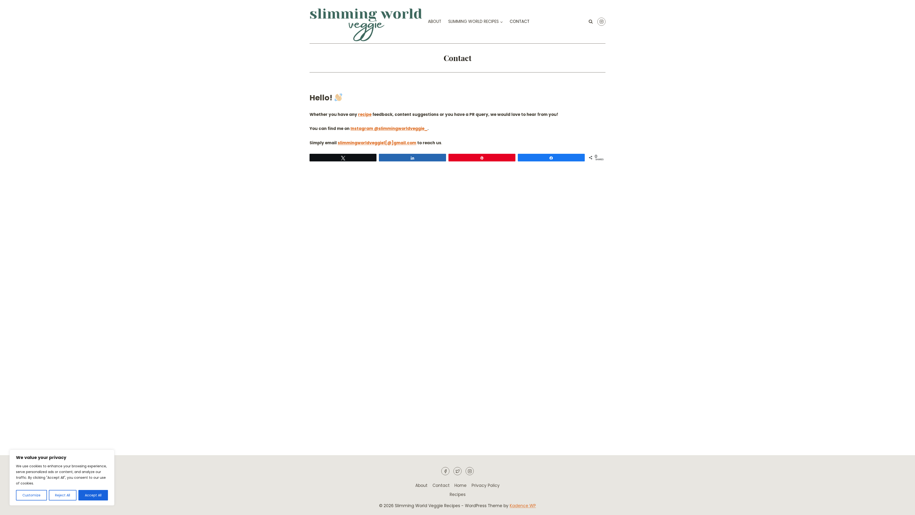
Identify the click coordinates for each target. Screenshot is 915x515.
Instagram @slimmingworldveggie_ (389, 128)
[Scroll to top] (903, 508)
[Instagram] (601, 22)
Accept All (93, 495)
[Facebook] (445, 471)
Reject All (62, 495)
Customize (31, 495)
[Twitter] (457, 471)
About (434, 21)
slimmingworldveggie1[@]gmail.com (377, 143)
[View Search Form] (590, 21)
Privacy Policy (486, 485)
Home (460, 485)
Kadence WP (523, 506)
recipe (364, 114)
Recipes (458, 494)
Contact (519, 21)
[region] (62, 477)
